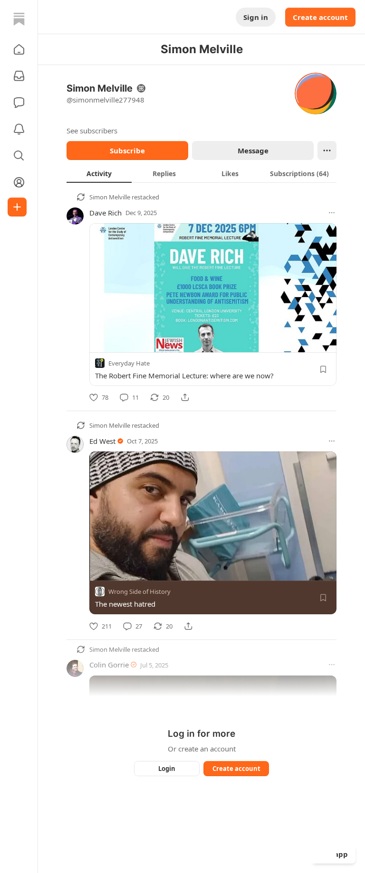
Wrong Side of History (139, 592)
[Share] (185, 397)
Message (253, 150)
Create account (320, 17)
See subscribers (92, 130)
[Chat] (19, 102)
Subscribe (127, 150)
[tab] (99, 173)
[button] (19, 49)
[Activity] (19, 129)
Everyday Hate (129, 363)
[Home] (19, 19)
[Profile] (19, 182)
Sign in (255, 17)
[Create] (17, 206)
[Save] (323, 369)
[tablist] (201, 173)
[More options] (331, 212)
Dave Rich (105, 212)
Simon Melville (109, 197)
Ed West (102, 441)
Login (166, 768)
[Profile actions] (326, 150)
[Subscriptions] (19, 76)
